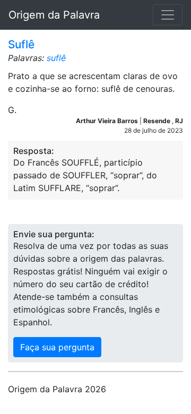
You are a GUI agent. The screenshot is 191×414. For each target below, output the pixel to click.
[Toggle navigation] (168, 14)
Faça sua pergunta (57, 347)
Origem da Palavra (54, 14)
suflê (56, 58)
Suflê (21, 44)
